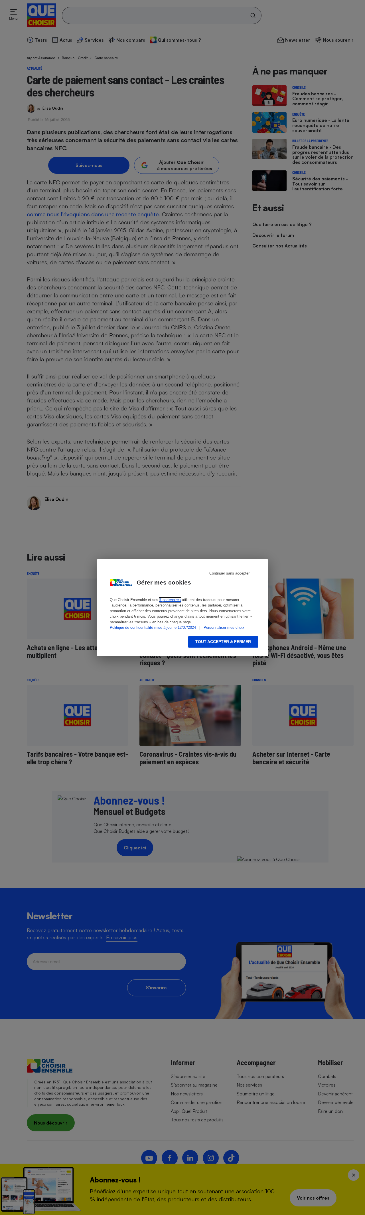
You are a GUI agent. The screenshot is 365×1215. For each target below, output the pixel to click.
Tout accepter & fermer (223, 641)
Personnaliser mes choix (224, 627)
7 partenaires (170, 600)
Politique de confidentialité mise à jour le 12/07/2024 (153, 627)
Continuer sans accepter (229, 573)
